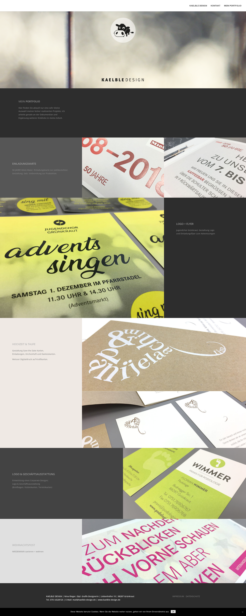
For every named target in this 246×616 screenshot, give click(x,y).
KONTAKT (215, 6)
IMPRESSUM (178, 596)
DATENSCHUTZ (193, 596)
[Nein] (242, 612)
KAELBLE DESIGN (198, 6)
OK (173, 611)
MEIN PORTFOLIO (232, 6)
